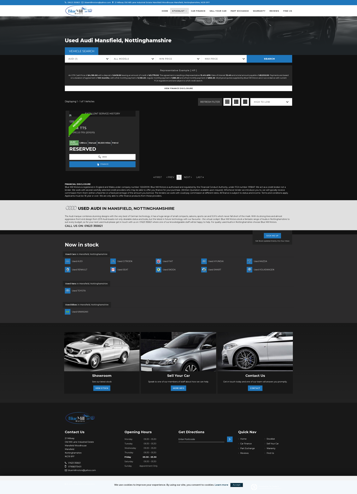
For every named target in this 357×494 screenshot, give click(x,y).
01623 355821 (73, 2)
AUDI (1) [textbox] (73, 59)
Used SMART (214, 269)
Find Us (287, 11)
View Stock (101, 388)
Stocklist (178, 11)
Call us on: (84, 226)
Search (269, 58)
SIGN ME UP (272, 236)
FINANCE (104, 164)
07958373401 (74, 466)
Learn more (221, 485)
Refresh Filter (210, 102)
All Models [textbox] (121, 59)
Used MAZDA (260, 261)
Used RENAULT (79, 269)
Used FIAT (168, 261)
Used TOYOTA (79, 290)
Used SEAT (122, 269)
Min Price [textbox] (165, 59)
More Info (178, 388)
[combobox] (87, 59)
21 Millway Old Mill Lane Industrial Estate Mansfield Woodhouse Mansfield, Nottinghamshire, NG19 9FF (162, 2)
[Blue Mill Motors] (79, 10)
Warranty (259, 11)
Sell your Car (218, 11)
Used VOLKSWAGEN (264, 269)
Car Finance (198, 11)
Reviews (274, 11)
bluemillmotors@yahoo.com (97, 2)
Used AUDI (77, 261)
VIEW (104, 157)
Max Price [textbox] (211, 59)
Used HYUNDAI (216, 261)
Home (165, 11)
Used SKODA (169, 269)
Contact (255, 388)
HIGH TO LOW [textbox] (262, 102)
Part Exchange (240, 11)
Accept (237, 485)
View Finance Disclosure (178, 88)
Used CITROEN (124, 261)
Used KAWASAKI (80, 312)
